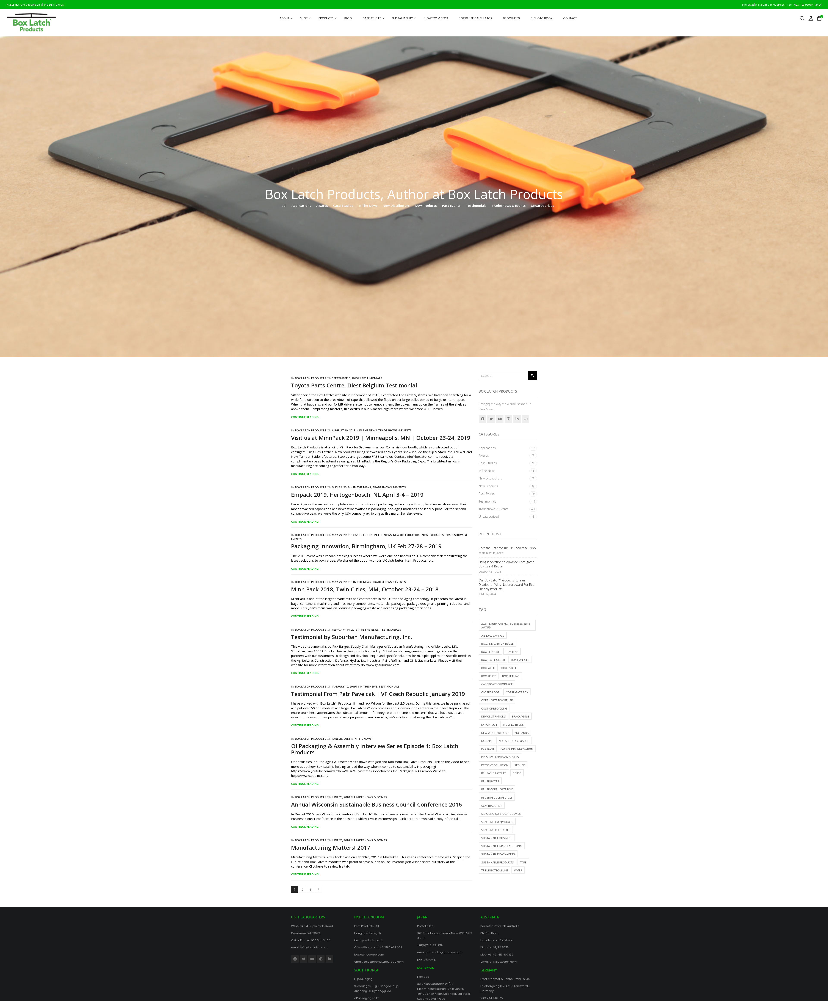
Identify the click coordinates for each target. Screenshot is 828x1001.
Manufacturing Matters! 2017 (330, 847)
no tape (486, 741)
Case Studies (371, 18)
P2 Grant (487, 749)
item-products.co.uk (368, 940)
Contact (570, 18)
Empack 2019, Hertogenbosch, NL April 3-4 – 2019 (357, 494)
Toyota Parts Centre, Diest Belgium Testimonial (354, 385)
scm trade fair (491, 806)
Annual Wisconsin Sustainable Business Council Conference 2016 (376, 804)
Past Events (451, 205)
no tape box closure (514, 741)
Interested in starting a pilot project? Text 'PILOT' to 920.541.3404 (782, 4)
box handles (520, 660)
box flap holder (493, 660)
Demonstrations (493, 716)
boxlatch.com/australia (496, 940)
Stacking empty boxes (497, 822)
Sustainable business (496, 838)
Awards (322, 205)
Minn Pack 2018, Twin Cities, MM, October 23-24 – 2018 (365, 589)
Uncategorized (542, 205)
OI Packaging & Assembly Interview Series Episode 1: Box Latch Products (374, 749)
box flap (512, 652)
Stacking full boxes (495, 830)
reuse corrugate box (497, 789)
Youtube (499, 419)
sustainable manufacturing (501, 846)
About (284, 18)
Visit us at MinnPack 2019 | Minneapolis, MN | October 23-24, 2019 (380, 438)
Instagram (508, 419)
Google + (525, 419)
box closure (490, 652)
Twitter (491, 419)
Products (326, 18)
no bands (522, 733)
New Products (426, 205)
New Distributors (396, 205)
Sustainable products (497, 862)
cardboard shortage (497, 684)
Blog (348, 18)
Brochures (511, 18)
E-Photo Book (541, 18)
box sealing (510, 676)
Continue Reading (305, 417)
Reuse (517, 773)
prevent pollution (494, 765)
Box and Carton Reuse (497, 643)
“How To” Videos (435, 18)
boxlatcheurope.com (369, 954)
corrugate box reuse (497, 700)
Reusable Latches (494, 773)
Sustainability (402, 18)
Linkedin (517, 419)
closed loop (490, 692)
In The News (368, 205)
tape (523, 862)
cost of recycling (494, 708)
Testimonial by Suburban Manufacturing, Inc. (351, 637)
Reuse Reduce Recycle (496, 797)
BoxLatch (488, 668)
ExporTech (489, 725)
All (284, 205)
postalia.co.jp (426, 959)
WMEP (518, 870)
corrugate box (517, 692)
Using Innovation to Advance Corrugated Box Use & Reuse (507, 564)
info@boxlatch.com (314, 947)
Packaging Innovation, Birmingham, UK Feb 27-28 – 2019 (366, 546)
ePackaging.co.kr (366, 998)
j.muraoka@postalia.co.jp (445, 952)
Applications (301, 205)
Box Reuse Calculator (475, 18)
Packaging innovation (516, 749)
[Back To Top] (815, 986)
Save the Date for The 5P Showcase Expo (507, 548)
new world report (495, 733)
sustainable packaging (498, 854)
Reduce (519, 765)
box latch (508, 668)
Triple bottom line (494, 870)
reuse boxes (490, 781)
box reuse (488, 676)
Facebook (482, 419)
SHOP (304, 18)
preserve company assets (500, 757)
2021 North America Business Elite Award (505, 626)
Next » (318, 889)
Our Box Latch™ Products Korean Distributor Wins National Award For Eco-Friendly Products (507, 584)
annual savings (492, 636)
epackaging (520, 716)
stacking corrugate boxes (501, 814)
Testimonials (476, 205)
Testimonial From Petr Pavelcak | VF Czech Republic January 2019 (378, 694)
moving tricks (513, 725)
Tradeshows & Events (509, 205)
